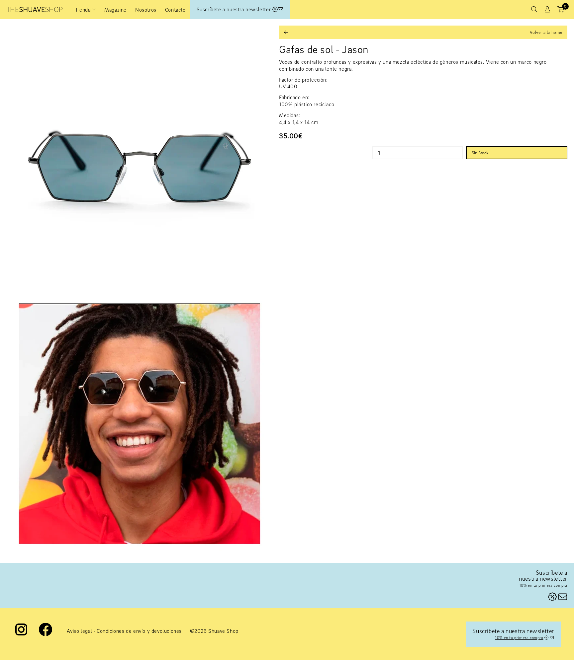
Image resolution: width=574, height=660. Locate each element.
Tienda (83, 9)
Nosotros (145, 9)
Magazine (115, 9)
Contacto (175, 9)
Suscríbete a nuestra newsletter (234, 9)
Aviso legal (79, 630)
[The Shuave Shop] (34, 9)
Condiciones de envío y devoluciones (139, 630)
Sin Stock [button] (480, 152)
